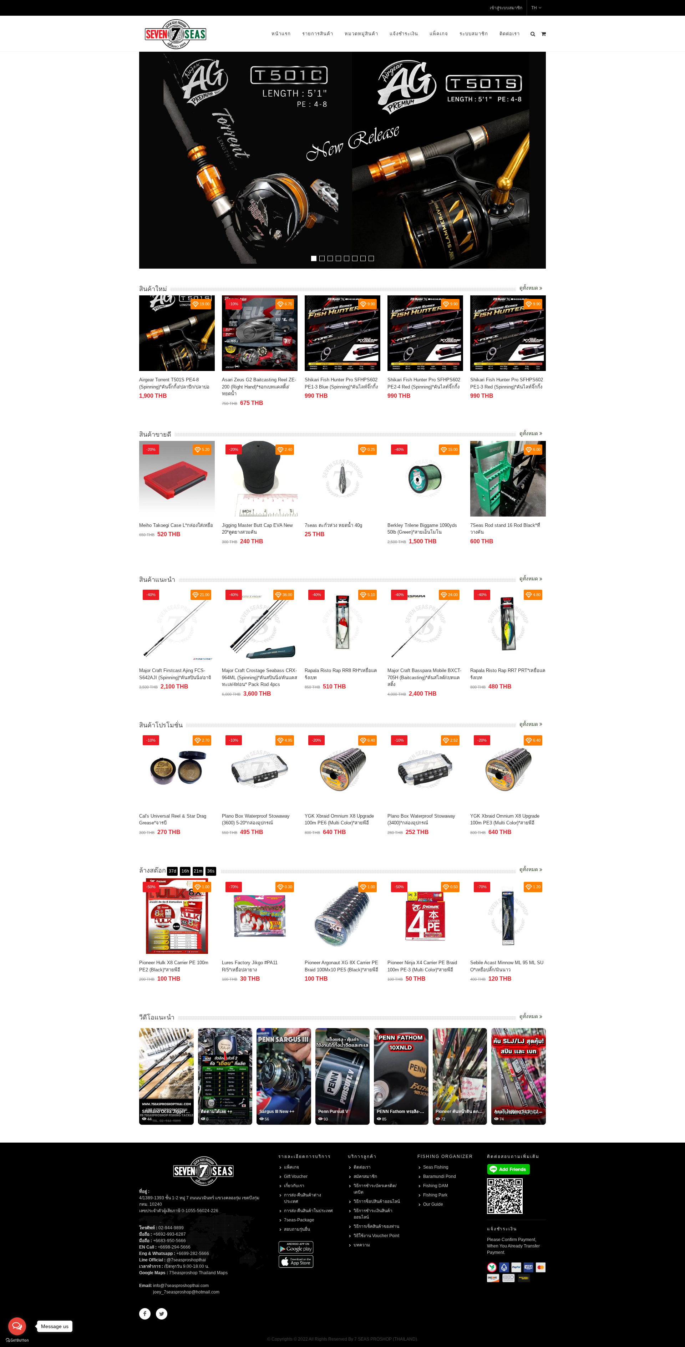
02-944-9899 (171, 1227)
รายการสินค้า (317, 33)
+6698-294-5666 (174, 1247)
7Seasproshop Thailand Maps (198, 1272)
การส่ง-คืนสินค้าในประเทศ (308, 1210)
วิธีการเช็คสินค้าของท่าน (376, 1226)
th (534, 7)
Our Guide (433, 1204)
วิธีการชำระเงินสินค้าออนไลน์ (373, 1214)
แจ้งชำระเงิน (404, 33)
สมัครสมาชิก (365, 1176)
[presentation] (539, 161)
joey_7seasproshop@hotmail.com (186, 1292)
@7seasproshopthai (186, 1259)
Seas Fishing (435, 1167)
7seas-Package (299, 1220)
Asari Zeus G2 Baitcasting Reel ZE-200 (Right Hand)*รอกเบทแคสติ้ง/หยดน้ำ (190, 386)
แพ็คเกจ (439, 33)
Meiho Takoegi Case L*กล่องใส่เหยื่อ (176, 525)
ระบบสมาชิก (474, 33)
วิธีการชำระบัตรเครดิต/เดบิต (375, 1189)
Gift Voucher (296, 1176)
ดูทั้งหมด (529, 288)
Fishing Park (435, 1195)
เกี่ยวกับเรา (294, 1185)
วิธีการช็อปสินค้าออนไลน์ (377, 1201)
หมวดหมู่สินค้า (361, 33)
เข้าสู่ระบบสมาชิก (506, 7)
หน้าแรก (281, 33)
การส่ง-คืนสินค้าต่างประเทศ (302, 1198)
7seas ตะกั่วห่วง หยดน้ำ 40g (333, 525)
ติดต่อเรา (509, 33)
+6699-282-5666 (192, 1253)
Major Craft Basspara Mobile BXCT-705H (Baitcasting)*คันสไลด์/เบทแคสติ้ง (424, 677)
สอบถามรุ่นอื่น (297, 1229)
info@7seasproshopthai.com (181, 1285)
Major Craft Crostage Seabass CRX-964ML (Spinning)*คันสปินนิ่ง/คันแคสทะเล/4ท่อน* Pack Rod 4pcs (259, 677)
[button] (313, 258)
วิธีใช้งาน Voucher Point (376, 1235)
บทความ (362, 1244)
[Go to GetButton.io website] (17, 1340)
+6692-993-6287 (169, 1234)
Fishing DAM (435, 1185)
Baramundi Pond (439, 1176)
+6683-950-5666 (169, 1240)
